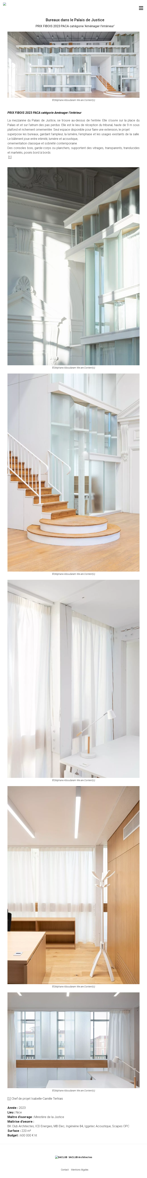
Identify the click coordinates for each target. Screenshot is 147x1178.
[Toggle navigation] (141, 8)
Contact (65, 1169)
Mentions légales (79, 1169)
